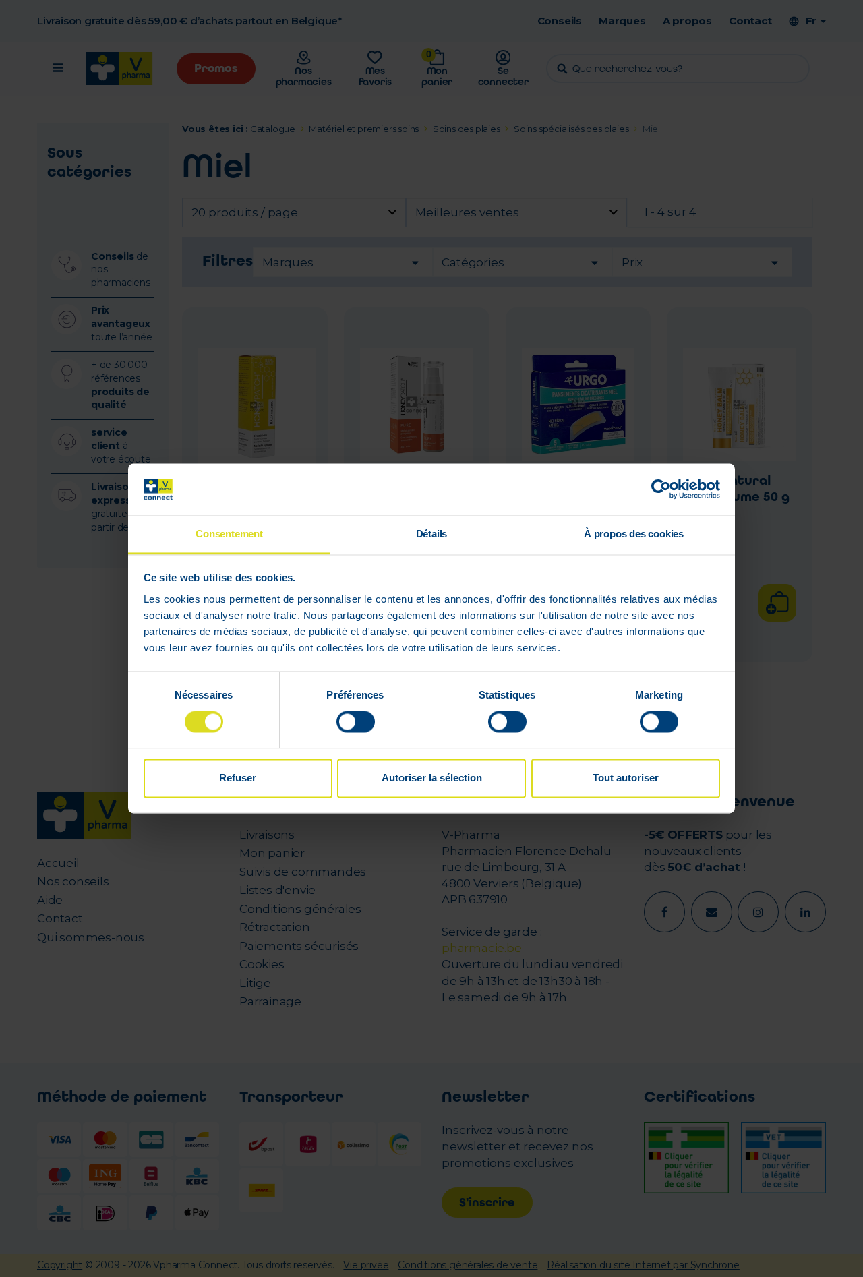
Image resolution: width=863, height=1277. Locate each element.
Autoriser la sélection (432, 777)
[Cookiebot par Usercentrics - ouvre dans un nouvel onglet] (661, 489)
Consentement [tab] (229, 533)
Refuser (237, 777)
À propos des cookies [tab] (634, 533)
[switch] (355, 722)
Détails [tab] (432, 533)
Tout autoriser (626, 777)
